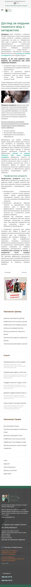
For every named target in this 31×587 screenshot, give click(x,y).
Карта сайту (7, 473)
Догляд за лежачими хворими (13, 540)
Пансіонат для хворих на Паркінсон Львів (15, 431)
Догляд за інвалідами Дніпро (13, 328)
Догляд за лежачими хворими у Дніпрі (14, 333)
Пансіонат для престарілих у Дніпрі (15, 344)
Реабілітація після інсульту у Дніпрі (15, 321)
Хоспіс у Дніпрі (6, 534)
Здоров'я (7, 464)
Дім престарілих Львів (11, 426)
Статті (5, 460)
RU (18, 3)
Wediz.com (12, 517)
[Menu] (2, 10)
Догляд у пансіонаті (10, 470)
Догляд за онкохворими (8, 554)
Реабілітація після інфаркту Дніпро (15, 325)
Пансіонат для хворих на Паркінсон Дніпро (15, 339)
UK (15, 3)
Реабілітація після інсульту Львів (14, 439)
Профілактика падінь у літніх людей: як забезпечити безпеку (15, 372)
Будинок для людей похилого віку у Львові (14, 532)
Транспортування (9, 467)
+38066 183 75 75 (11, 1)
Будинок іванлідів (7, 537)
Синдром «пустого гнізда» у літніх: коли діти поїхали (15, 382)
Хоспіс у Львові (6, 536)
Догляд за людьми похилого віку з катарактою (15, 447)
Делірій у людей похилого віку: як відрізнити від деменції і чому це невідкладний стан (15, 393)
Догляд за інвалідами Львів (13, 435)
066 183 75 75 (7, 577)
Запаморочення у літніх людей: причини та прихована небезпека (15, 362)
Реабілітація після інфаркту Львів (15, 442)
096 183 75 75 (7, 580)
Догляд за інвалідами (8, 557)
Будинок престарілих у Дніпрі (10, 531)
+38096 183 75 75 (21, 1)
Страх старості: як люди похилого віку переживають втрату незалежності (15, 403)
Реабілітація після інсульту (9, 552)
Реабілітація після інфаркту (9, 550)
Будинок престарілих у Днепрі (14, 318)
